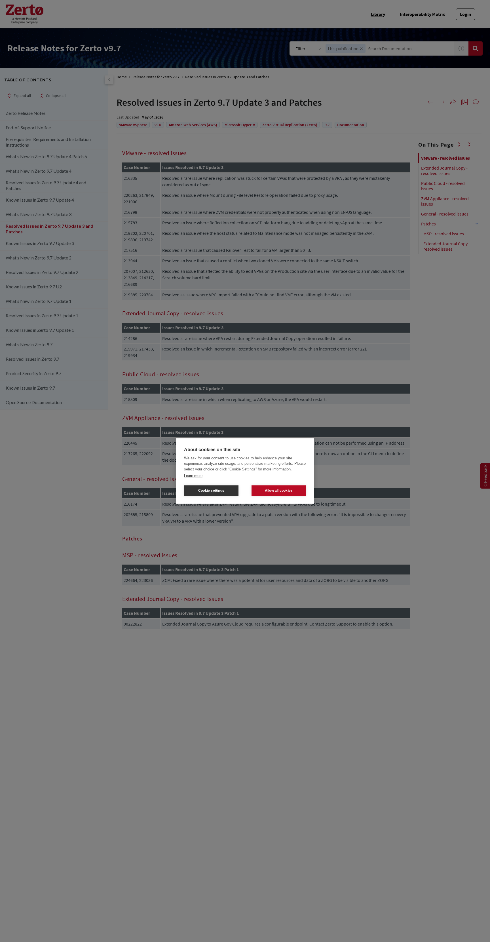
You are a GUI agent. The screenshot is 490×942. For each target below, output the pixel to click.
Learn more (193, 476)
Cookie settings (211, 491)
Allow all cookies (279, 491)
